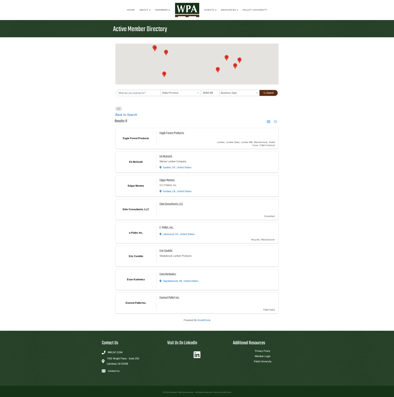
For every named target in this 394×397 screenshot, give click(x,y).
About (143, 9)
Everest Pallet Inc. (170, 297)
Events (209, 9)
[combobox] (181, 93)
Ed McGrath (166, 156)
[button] (166, 52)
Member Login (262, 356)
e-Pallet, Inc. (167, 227)
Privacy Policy (262, 351)
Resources (228, 9)
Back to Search (126, 115)
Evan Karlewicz (168, 274)
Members (161, 9)
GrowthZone (204, 320)
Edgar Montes (167, 180)
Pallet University (255, 9)
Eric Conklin (166, 251)
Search (270, 92)
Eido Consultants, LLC (171, 204)
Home (131, 9)
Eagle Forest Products (172, 133)
